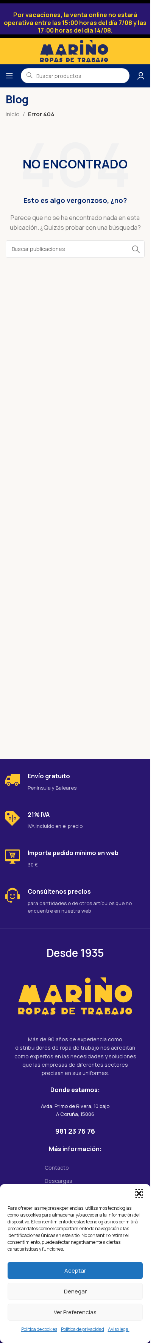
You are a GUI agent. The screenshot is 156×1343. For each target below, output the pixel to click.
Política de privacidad (82, 1329)
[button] (139, 1193)
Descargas (58, 1180)
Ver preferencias (75, 1312)
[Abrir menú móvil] (9, 75)
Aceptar (75, 1270)
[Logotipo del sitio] (75, 51)
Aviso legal (118, 1329)
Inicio (13, 114)
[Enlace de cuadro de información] (75, 782)
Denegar (75, 1291)
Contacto (57, 1167)
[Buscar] (136, 249)
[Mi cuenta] (140, 75)
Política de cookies (39, 1329)
